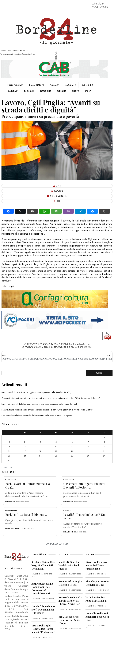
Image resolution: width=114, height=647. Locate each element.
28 (88, 455)
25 (40, 455)
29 (104, 455)
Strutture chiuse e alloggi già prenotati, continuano (43, 565)
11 (40, 446)
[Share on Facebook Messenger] (92, 211)
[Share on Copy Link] (104, 211)
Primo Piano (11, 510)
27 (72, 455)
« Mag (4, 471)
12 (56, 446)
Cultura (11, 91)
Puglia (53, 85)
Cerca (99, 373)
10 (25, 446)
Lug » (13, 471)
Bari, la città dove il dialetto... (26, 515)
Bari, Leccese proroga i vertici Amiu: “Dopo (69, 620)
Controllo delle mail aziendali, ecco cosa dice (97, 617)
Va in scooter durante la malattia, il (96, 599)
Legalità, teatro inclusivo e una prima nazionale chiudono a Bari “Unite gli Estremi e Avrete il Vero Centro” (47, 409)
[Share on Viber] (68, 211)
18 (40, 451)
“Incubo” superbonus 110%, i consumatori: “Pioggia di (43, 609)
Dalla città (35, 85)
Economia (29, 91)
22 (104, 451)
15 (104, 446)
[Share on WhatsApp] (44, 211)
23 (9, 455)
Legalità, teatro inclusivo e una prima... (84, 516)
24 (25, 455)
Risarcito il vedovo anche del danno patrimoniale (96, 565)
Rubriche (61, 91)
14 (88, 446)
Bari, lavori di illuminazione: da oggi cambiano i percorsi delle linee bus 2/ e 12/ (36, 392)
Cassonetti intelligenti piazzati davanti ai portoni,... (84, 485)
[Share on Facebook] (8, 211)
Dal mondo (87, 85)
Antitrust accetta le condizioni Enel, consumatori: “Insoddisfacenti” (42, 588)
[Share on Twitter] (20, 211)
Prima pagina (14, 85)
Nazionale (70, 85)
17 (25, 451)
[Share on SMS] (56, 211)
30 (9, 460)
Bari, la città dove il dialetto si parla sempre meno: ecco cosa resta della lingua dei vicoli (39, 403)
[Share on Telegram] (80, 211)
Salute (75, 91)
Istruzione (45, 91)
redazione (10, 501)
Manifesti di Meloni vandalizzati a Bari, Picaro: (69, 565)
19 (56, 451)
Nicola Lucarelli (12, 528)
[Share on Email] (32, 211)
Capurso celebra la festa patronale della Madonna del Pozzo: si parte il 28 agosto (36, 415)
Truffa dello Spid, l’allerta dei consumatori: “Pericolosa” (42, 629)
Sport (88, 91)
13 (72, 446)
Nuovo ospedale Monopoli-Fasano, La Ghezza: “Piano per (70, 600)
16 (9, 451)
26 (56, 455)
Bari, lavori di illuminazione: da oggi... (27, 485)
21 (88, 451)
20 (72, 451)
